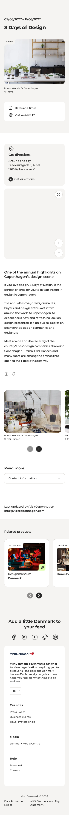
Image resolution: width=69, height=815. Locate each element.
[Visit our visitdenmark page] (34, 637)
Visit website (23, 115)
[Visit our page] (24, 637)
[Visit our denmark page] (14, 637)
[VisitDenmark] (22, 654)
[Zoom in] (58, 243)
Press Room (17, 712)
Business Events (20, 716)
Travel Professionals (22, 721)
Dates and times (25, 108)
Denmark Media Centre (25, 743)
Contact (15, 770)
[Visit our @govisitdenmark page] (45, 637)
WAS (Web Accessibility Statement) (45, 803)
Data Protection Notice (14, 803)
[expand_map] (59, 194)
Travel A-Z (16, 765)
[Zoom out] (58, 253)
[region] (34, 224)
